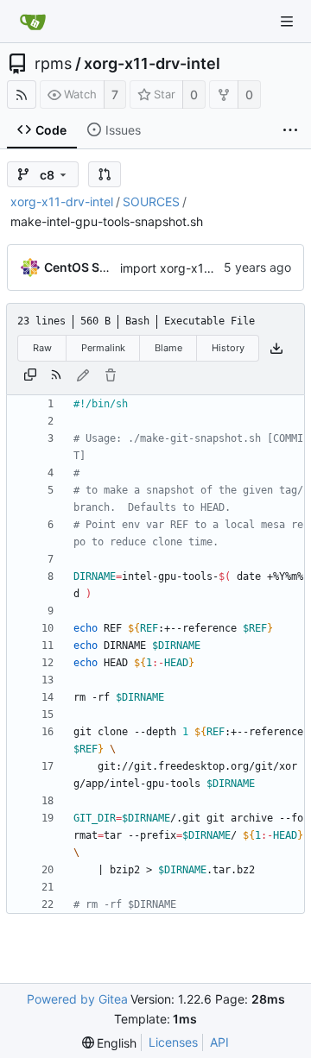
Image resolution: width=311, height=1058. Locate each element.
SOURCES (151, 201)
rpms (53, 63)
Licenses (173, 1042)
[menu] (109, 1043)
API (219, 1042)
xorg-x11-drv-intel (152, 63)
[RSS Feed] (21, 94)
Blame (168, 348)
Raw (42, 348)
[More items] (290, 130)
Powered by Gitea (77, 999)
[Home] (33, 21)
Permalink (103, 348)
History (228, 348)
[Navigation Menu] (286, 21)
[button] (104, 174)
